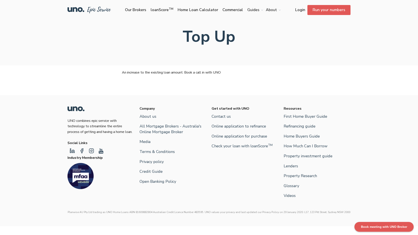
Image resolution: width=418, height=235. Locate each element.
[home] (89, 10)
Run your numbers (329, 9)
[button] (254, 10)
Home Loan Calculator (198, 9)
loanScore (162, 10)
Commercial (232, 9)
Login (300, 9)
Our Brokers (135, 9)
